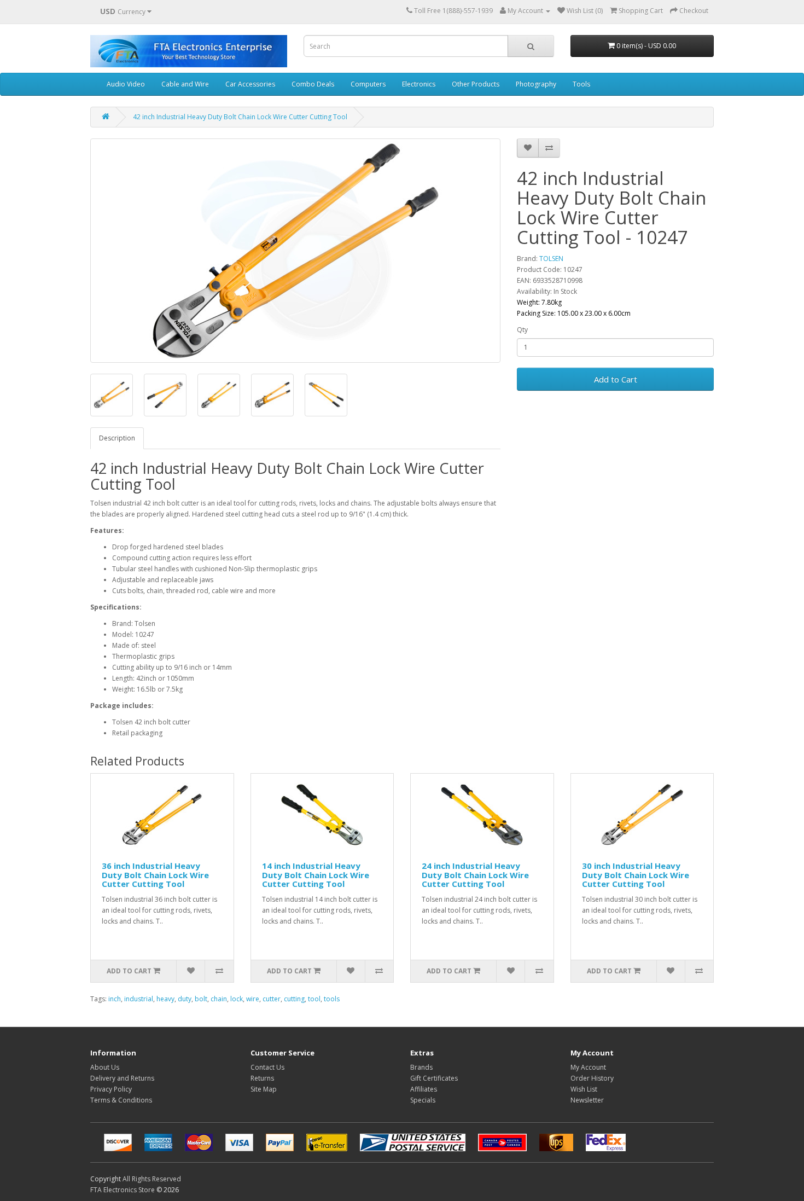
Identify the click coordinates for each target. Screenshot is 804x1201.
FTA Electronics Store (122, 1189)
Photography (536, 84)
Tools (581, 84)
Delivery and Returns (122, 1078)
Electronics (418, 84)
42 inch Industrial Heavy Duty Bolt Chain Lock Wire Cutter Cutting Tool (240, 116)
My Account (588, 1067)
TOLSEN (551, 258)
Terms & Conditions (121, 1100)
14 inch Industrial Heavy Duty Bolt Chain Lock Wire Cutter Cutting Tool (315, 874)
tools (332, 998)
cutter (272, 998)
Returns (262, 1078)
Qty (522, 329)
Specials (422, 1100)
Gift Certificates (434, 1078)
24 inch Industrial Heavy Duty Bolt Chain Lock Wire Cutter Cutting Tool (475, 874)
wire (252, 998)
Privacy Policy (111, 1089)
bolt (201, 998)
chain (219, 998)
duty (184, 998)
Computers (368, 84)
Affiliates (423, 1089)
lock (236, 998)
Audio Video (126, 84)
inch (114, 998)
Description (117, 438)
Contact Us (267, 1067)
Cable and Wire (185, 84)
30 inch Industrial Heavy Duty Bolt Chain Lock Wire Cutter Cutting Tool (635, 874)
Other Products (475, 84)
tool (314, 998)
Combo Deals (313, 84)
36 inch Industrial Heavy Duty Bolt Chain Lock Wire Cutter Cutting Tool (155, 874)
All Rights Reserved (152, 1178)
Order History (592, 1078)
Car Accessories (250, 84)
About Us (104, 1067)
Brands (421, 1067)
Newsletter (587, 1100)
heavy (165, 998)
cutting (294, 998)
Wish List (583, 1089)
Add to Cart (615, 379)
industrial (138, 998)
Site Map (263, 1089)
